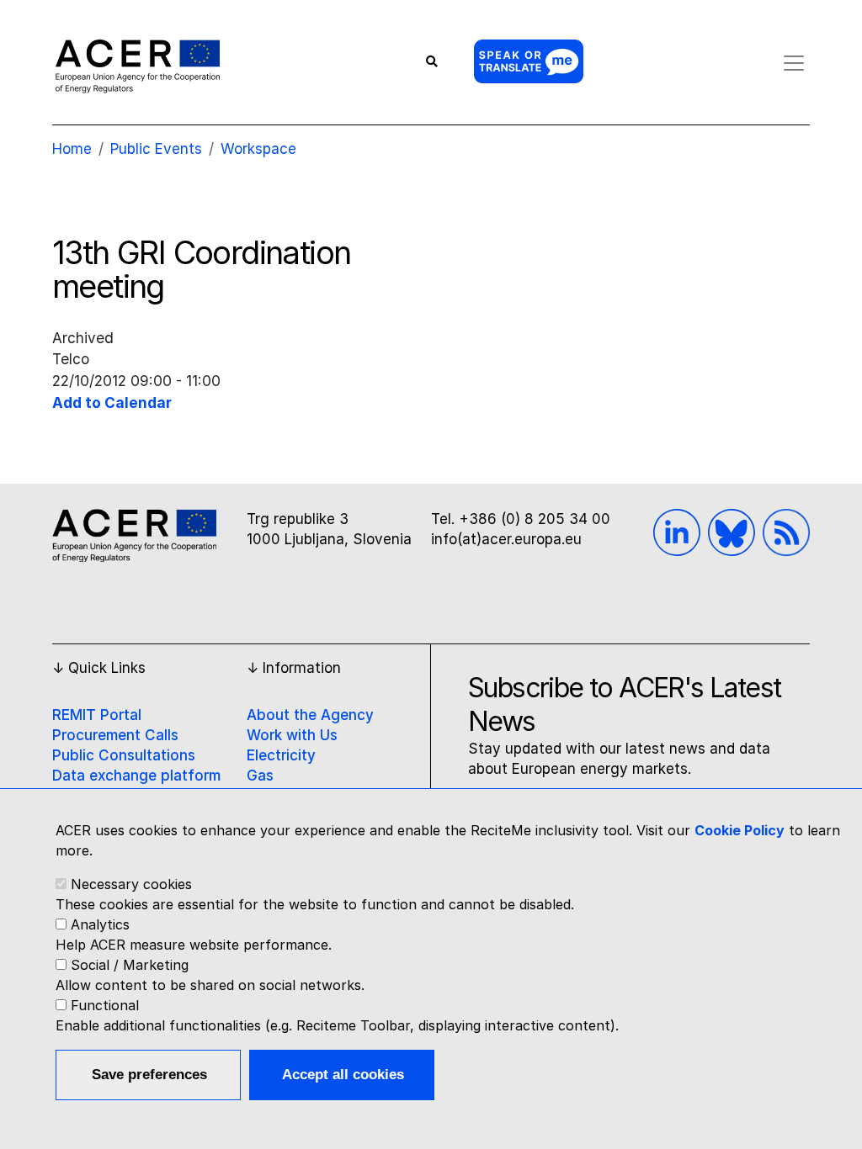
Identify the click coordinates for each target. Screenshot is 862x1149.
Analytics (100, 924)
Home (72, 148)
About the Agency (310, 715)
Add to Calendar (112, 402)
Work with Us (292, 735)
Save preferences (149, 1075)
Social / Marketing (130, 964)
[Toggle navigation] (793, 63)
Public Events (156, 148)
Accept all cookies (343, 1075)
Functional (105, 1005)
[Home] (138, 66)
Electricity (281, 755)
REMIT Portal (96, 715)
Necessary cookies (131, 884)
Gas (260, 775)
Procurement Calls (115, 735)
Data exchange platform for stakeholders (136, 785)
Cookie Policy (739, 830)
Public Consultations (123, 755)
